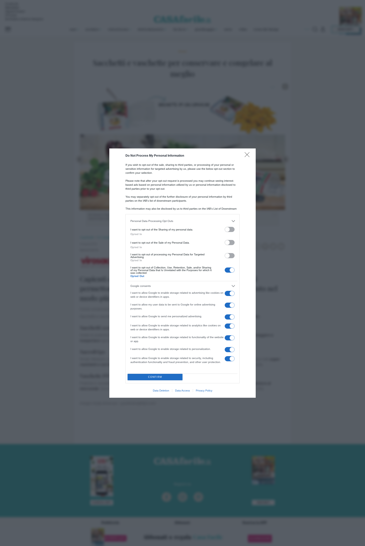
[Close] (248, 155)
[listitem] (182, 221)
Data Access (182, 390)
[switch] (230, 229)
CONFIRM (155, 377)
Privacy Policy (204, 390)
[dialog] (182, 273)
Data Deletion (161, 390)
